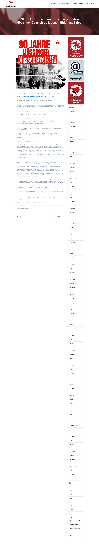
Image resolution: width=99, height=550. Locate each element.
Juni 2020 (72, 261)
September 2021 (73, 219)
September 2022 (73, 178)
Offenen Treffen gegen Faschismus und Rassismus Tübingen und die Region (39, 96)
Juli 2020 (72, 257)
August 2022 (72, 182)
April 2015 (72, 414)
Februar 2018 (72, 347)
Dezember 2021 (73, 212)
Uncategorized (73, 535)
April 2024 (72, 122)
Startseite (53, 3)
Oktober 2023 (73, 137)
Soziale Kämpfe (73, 532)
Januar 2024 (72, 130)
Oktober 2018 (73, 324)
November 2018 (73, 320)
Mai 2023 (72, 152)
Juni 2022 (72, 190)
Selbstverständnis (67, 3)
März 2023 (72, 160)
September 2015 (73, 399)
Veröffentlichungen (78, 3)
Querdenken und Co (74, 524)
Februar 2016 (72, 388)
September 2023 (73, 141)
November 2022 (73, 175)
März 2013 (72, 444)
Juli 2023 (72, 145)
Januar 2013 (72, 451)
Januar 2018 (72, 350)
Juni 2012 (72, 478)
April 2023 (72, 156)
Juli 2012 (72, 474)
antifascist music (73, 502)
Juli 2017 (72, 362)
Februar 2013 (72, 448)
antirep (71, 509)
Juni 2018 (72, 332)
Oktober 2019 (73, 291)
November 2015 (73, 392)
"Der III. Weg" (72, 490)
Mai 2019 (72, 305)
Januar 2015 (72, 418)
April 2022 (72, 197)
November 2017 (73, 354)
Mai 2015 (72, 410)
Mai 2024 (72, 118)
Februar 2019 (72, 313)
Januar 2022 (72, 208)
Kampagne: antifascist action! (76, 520)
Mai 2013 (72, 436)
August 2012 (72, 470)
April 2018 (72, 339)
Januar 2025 (72, 111)
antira (71, 505)
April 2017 (72, 369)
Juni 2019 (72, 302)
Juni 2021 (72, 227)
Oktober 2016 (73, 377)
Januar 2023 (72, 167)
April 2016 (72, 380)
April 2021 (72, 234)
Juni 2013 (72, 433)
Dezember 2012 (73, 455)
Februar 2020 (72, 276)
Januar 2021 (72, 246)
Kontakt (87, 3)
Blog (59, 3)
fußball (71, 513)
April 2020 (72, 268)
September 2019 (73, 294)
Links (92, 3)
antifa (32, 208)
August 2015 (72, 403)
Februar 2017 (72, 373)
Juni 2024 (72, 115)
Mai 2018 (72, 335)
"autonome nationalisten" (75, 487)
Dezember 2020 (73, 249)
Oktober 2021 (73, 216)
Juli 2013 (72, 429)
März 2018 (72, 343)
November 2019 (73, 287)
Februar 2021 (72, 242)
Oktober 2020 (73, 253)
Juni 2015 (72, 406)
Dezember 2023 (73, 133)
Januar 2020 (72, 279)
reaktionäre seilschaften (75, 528)
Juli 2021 (72, 223)
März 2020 (72, 272)
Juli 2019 (72, 298)
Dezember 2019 (73, 283)
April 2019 (72, 309)
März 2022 (72, 201)
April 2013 (72, 440)
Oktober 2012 (73, 463)
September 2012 (73, 466)
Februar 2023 (72, 163)
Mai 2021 (72, 231)
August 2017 (72, 358)
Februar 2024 (72, 126)
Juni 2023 (72, 148)
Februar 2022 (72, 204)
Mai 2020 (72, 264)
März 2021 (72, 238)
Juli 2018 (72, 328)
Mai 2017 (72, 365)
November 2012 (73, 459)
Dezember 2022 (73, 171)
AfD (71, 494)
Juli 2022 (72, 186)
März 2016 (72, 384)
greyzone (72, 517)
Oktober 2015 (73, 395)
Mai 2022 (72, 193)
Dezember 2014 (73, 421)
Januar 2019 (72, 317)
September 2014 (73, 425)
